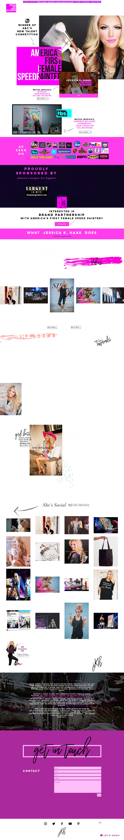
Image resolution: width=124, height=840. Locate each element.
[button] (89, 401)
